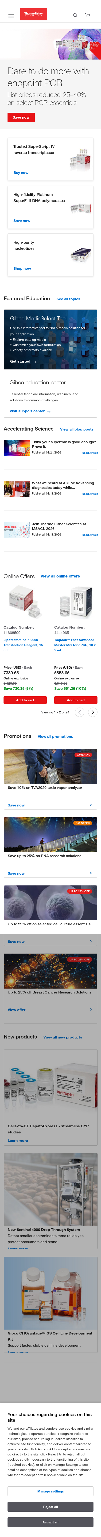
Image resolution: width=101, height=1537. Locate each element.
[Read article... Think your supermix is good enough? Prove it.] (17, 449)
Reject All (50, 1507)
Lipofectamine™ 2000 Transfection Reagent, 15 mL (23, 645)
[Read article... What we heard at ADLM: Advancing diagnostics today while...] (17, 490)
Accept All (50, 1522)
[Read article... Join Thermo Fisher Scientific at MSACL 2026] (17, 531)
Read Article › (91, 452)
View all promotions (55, 736)
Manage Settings (50, 1491)
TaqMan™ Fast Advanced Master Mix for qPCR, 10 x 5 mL (75, 645)
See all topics (68, 298)
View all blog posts (77, 429)
